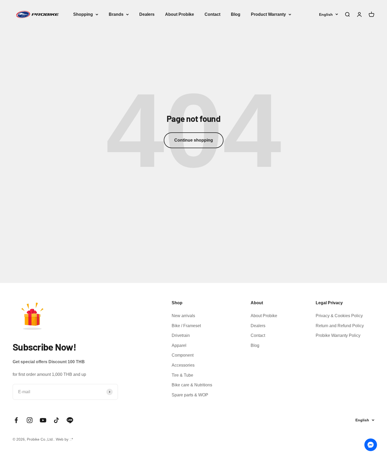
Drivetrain (181, 335)
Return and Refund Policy (340, 325)
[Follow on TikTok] (56, 420)
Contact (212, 14)
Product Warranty (268, 14)
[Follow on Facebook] (16, 420)
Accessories (183, 365)
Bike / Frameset (186, 325)
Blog (235, 14)
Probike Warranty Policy (338, 335)
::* (71, 439)
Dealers (147, 14)
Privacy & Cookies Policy (339, 315)
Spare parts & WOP (190, 395)
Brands (116, 14)
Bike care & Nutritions (192, 385)
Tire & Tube (182, 375)
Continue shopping (193, 140)
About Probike (179, 14)
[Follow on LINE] (69, 420)
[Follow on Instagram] (29, 420)
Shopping (83, 14)
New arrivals (183, 315)
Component (183, 355)
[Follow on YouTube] (43, 420)
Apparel (179, 345)
